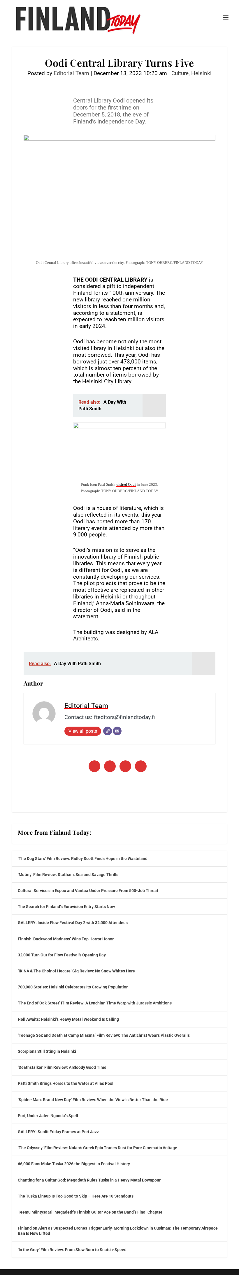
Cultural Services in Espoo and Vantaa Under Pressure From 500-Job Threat (88, 890)
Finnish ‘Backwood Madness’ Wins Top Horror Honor (66, 939)
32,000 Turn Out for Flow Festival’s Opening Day (62, 955)
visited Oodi (126, 484)
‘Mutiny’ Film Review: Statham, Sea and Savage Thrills (68, 874)
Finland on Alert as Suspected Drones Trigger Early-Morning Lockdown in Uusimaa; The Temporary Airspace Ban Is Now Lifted (118, 1231)
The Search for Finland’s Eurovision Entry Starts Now (66, 906)
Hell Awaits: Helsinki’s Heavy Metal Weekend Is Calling (68, 1019)
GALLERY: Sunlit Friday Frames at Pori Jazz (58, 1131)
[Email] (117, 731)
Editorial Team (71, 73)
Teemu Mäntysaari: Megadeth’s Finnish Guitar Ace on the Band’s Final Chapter (90, 1212)
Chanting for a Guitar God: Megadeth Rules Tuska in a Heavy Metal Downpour (89, 1180)
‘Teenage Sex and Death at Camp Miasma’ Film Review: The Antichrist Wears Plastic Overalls (104, 1035)
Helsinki (201, 73)
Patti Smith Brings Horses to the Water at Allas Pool (65, 1083)
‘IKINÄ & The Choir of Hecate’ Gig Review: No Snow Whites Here (76, 971)
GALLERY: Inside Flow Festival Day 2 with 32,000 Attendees (73, 922)
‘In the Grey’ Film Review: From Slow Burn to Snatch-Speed (72, 1249)
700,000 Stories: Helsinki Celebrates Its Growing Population (73, 987)
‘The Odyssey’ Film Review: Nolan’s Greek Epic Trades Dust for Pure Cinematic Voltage (97, 1147)
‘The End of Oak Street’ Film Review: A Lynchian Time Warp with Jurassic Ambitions (95, 1003)
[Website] (107, 731)
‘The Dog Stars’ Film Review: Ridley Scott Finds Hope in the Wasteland (82, 858)
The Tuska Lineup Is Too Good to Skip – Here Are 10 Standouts (75, 1196)
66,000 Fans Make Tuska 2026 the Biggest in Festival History (74, 1163)
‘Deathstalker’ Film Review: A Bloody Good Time (62, 1067)
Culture (180, 73)
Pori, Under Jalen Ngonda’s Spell (48, 1115)
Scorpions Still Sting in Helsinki (47, 1051)
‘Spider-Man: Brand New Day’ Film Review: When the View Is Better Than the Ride (93, 1099)
